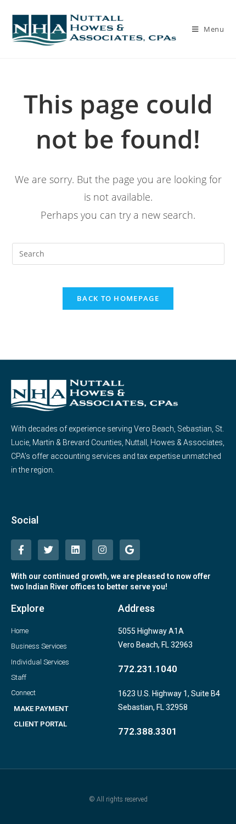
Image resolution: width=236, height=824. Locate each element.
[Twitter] (48, 549)
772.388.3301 (147, 731)
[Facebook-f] (21, 549)
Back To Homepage (118, 298)
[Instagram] (102, 549)
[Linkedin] (75, 549)
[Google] (130, 549)
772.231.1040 (147, 668)
